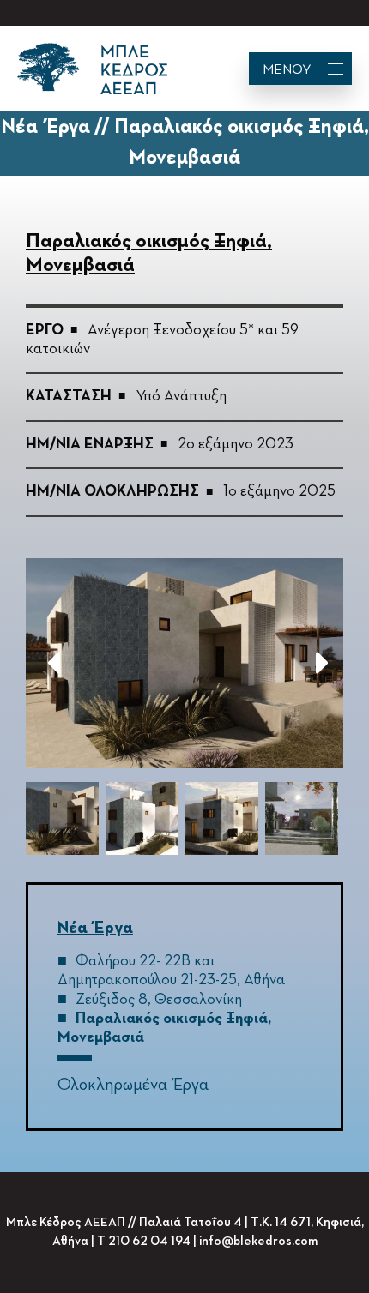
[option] (184, 663)
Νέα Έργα (95, 927)
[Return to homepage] (92, 68)
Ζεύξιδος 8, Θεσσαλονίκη (159, 999)
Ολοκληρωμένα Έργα (133, 1084)
